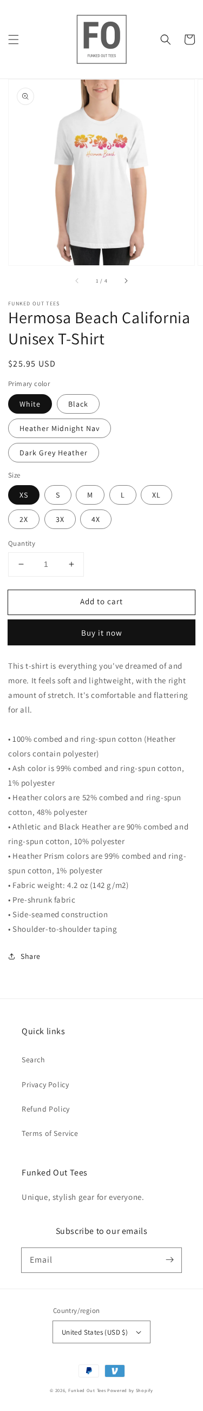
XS (23, 495)
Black (78, 404)
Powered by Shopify (130, 1390)
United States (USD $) (95, 1332)
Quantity (21, 543)
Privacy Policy (45, 1084)
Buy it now (101, 633)
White (30, 404)
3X (60, 519)
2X (23, 519)
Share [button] (31, 956)
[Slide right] (125, 280)
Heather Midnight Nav (59, 428)
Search (33, 1059)
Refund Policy (46, 1109)
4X (95, 519)
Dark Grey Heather (53, 453)
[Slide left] (77, 280)
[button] (13, 39)
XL (156, 495)
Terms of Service (50, 1133)
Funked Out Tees (87, 1390)
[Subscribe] (169, 1260)
